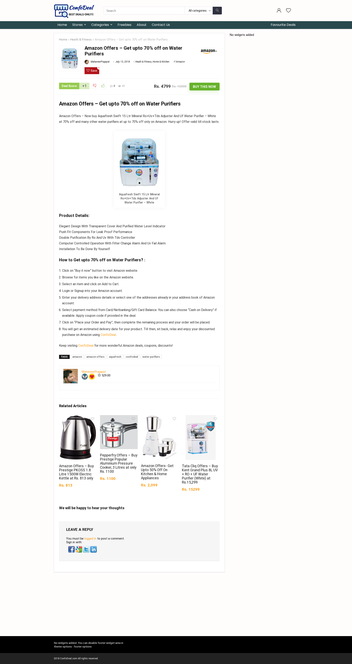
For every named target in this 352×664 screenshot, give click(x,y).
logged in (90, 538)
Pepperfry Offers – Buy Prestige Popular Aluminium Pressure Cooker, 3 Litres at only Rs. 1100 (118, 463)
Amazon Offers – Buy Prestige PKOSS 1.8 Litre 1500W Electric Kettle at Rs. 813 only (76, 472)
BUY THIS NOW (204, 87)
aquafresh (115, 356)
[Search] (217, 10)
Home (62, 24)
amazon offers (95, 356)
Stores (77, 24)
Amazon (180, 61)
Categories (100, 24)
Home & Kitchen (161, 61)
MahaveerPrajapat (100, 61)
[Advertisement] (176, 605)
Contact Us (161, 24)
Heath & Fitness (81, 39)
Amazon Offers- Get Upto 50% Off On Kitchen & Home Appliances (157, 472)
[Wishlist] (288, 11)
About (141, 24)
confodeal (132, 356)
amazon (77, 356)
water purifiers (151, 356)
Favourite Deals (283, 24)
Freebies (124, 24)
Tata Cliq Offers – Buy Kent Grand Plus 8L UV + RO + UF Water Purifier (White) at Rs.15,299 (200, 474)
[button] (72, 548)
